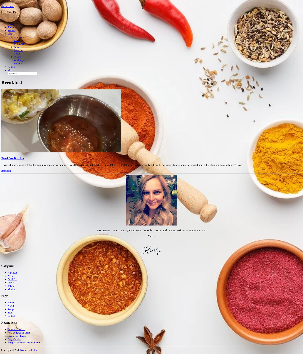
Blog (10, 33)
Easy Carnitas (14, 339)
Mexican (12, 289)
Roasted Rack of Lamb (19, 332)
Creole (11, 282)
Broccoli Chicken (16, 329)
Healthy (18, 63)
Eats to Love (7, 6)
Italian (17, 47)
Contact (11, 66)
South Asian (20, 43)
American (19, 37)
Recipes (11, 30)
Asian (17, 40)
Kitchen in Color (28, 349)
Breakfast (18, 50)
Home (11, 23)
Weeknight (19, 60)
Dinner (17, 56)
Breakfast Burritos (12, 158)
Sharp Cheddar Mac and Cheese (24, 342)
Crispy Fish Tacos (17, 335)
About (11, 27)
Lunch (17, 53)
